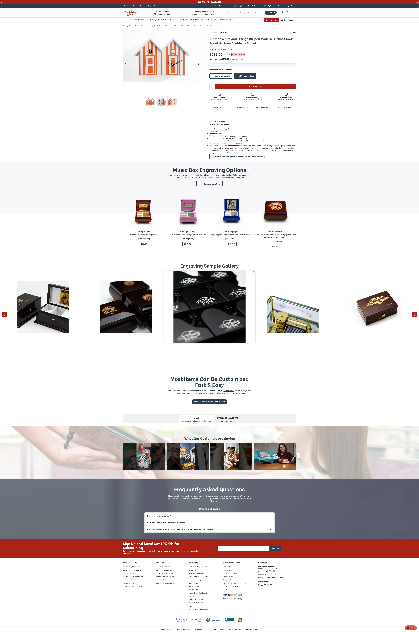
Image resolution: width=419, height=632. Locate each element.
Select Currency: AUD (285, 6)
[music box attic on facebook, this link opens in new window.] (259, 585)
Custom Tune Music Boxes (132, 570)
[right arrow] (198, 64)
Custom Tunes (163, 11)
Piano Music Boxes (129, 573)
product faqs (243, 107)
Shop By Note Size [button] (221, 6)
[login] (282, 12)
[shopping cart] (288, 12)
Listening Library (195, 580)
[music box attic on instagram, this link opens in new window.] (262, 585)
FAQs (149, 6)
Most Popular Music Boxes (204, 14)
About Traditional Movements (199, 576)
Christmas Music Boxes (164, 573)
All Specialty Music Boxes (132, 566)
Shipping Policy (228, 580)
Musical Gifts (193, 589)
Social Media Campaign (197, 602)
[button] (286, 6)
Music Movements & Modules (188, 19)
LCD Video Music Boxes (131, 580)
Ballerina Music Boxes (209, 19)
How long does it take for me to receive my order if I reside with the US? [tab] (180, 529)
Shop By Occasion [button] (254, 6)
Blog (155, 6)
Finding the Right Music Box (199, 566)
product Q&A (264, 107)
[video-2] (188, 456)
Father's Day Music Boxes (165, 576)
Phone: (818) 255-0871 (267, 574)
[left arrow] (125, 64)
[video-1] (144, 456)
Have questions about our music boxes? (196, 419)
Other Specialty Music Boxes (133, 586)
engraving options (222, 76)
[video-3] (231, 456)
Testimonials (193, 596)
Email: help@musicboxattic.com (271, 577)
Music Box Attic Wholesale (198, 609)
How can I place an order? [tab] (159, 515)
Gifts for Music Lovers (196, 599)
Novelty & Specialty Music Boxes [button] (162, 19)
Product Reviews (235, 629)
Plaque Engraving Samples (198, 593)
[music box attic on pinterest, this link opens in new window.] (268, 585)
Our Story (127, 6)
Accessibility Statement (232, 586)
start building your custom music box (209, 401)
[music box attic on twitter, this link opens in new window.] (271, 585)
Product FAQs (218, 629)
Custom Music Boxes (227, 19)
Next (414, 314)
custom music (229, 390)
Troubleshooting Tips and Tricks (234, 583)
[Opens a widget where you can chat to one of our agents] (411, 628)
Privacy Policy (228, 576)
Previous (4, 314)
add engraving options (211, 183)
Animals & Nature (129, 583)
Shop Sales (273, 20)
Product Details (166, 629)
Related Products (183, 629)
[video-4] (275, 456)
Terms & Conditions (230, 573)
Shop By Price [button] (269, 6)
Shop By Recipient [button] (238, 6)
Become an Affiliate (196, 573)
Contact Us (227, 566)
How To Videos (194, 586)
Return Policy (227, 570)
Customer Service (139, 6)
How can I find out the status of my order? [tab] (166, 522)
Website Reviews (252, 629)
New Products (289, 20)
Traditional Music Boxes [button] (138, 19)
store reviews (286, 107)
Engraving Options (202, 629)
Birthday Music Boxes (164, 570)
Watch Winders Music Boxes (133, 576)
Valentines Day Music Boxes (166, 583)
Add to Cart (257, 86)
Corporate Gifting (163, 14)
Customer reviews (227, 419)
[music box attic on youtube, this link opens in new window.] (265, 585)
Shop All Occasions (163, 566)
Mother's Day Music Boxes (165, 580)
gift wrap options (246, 76)
